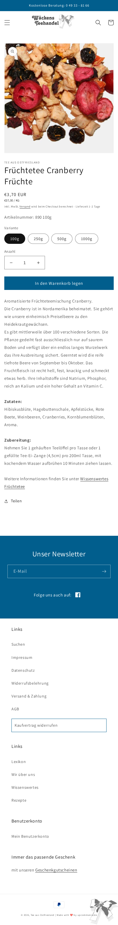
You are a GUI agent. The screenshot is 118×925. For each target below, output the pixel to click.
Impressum (21, 657)
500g (61, 238)
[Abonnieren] (104, 571)
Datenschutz (23, 670)
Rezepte (18, 800)
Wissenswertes (25, 787)
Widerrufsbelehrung (30, 683)
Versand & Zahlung (28, 696)
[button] (7, 22)
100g (14, 238)
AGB (15, 708)
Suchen (18, 644)
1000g (86, 238)
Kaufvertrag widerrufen (36, 725)
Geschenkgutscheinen (56, 870)
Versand (24, 206)
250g (38, 238)
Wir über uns (23, 774)
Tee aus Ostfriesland (42, 914)
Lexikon (18, 761)
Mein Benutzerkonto (30, 836)
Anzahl (9, 251)
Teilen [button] (16, 500)
